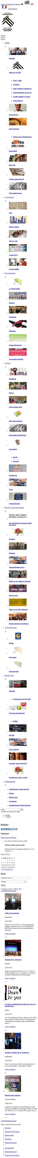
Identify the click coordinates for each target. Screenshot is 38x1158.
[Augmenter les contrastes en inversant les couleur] (7, 829)
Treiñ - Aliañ (17, 80)
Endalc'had (9, 4)
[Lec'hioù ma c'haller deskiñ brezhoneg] (18, 285)
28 (6, 869)
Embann (12, 553)
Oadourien (12, 317)
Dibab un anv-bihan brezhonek (20, 581)
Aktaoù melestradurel (16, 179)
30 (10, 869)
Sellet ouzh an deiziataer (8, 837)
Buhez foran (13, 797)
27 (4, 869)
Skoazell (16, 461)
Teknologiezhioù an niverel (22, 93)
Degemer (8, 1128)
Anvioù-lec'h (13, 255)
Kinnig (11, 643)
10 (9, 891)
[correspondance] (26, 4)
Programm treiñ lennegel (17, 435)
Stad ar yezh (13, 241)
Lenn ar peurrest (10, 934)
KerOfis (11, 735)
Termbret (16, 84)
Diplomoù (12, 331)
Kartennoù (12, 657)
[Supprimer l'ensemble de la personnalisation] (9, 829)
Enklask (17, 4)
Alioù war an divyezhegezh (18, 609)
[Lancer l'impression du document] (12, 829)
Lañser (3, 4)
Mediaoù (12, 539)
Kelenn (11, 393)
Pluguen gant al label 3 (12, 1095)
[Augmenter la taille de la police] (4, 829)
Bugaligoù (12, 379)
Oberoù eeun (13, 595)
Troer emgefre (14, 749)
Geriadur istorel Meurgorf (18, 763)
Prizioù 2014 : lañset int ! (13, 960)
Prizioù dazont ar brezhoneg (18, 624)
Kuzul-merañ (13, 115)
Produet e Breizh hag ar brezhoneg (17, 1052)
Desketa (11, 303)
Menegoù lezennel (11, 1143)
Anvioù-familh (14, 269)
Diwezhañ (13, 891)
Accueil (7, 815)
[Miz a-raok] (1, 854)
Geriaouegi (12, 801)
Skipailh (12, 58)
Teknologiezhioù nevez (16, 567)
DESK (15, 457)
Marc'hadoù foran (15, 193)
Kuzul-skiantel (14, 129)
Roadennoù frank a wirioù (18, 777)
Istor (10, 213)
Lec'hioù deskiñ (14, 289)
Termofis (12, 691)
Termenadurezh (14, 503)
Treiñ (11, 489)
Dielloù (15, 721)
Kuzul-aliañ (13, 151)
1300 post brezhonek (12, 913)
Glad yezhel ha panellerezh (22, 89)
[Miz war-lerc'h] (9, 854)
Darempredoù (12, 9)
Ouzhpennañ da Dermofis (22, 699)
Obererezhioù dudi (15, 407)
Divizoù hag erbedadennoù (22, 137)
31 (12, 869)
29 (8, 869)
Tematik (3, 881)
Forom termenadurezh (17, 713)
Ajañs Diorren (18, 101)
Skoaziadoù (13, 449)
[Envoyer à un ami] (14, 829)
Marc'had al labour (15, 421)
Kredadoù (8, 1139)
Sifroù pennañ (14, 227)
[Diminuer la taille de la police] (2, 829)
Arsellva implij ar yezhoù (21, 96)
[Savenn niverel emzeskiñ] (18, 299)
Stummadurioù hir (15, 345)
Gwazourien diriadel (16, 359)
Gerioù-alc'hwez (6, 878)
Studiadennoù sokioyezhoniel (19, 789)
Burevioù (12, 165)
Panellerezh (13, 475)
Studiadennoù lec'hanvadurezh (19, 805)
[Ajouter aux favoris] (16, 829)
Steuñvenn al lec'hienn (12, 1131)
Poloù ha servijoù (15, 72)
